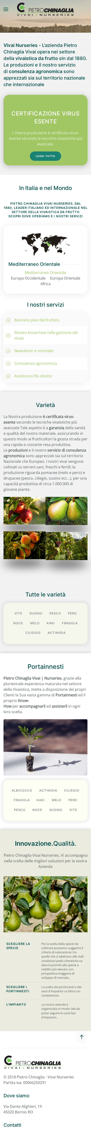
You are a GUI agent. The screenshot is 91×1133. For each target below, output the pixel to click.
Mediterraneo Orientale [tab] (45, 272)
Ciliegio (33, 633)
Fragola (70, 623)
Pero (72, 613)
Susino (35, 613)
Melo (35, 623)
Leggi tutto (45, 156)
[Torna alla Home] (45, 9)
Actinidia (57, 633)
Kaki (51, 623)
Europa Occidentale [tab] (28, 278)
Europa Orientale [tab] (65, 278)
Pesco (55, 613)
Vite (18, 613)
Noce (18, 623)
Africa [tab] (46, 283)
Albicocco (22, 790)
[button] (6, 9)
